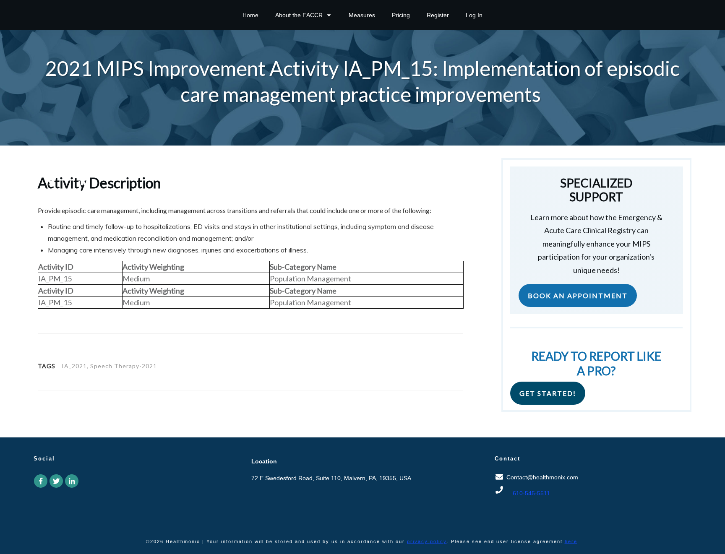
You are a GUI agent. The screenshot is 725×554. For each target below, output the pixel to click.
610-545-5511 (531, 493)
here (571, 541)
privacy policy (427, 541)
